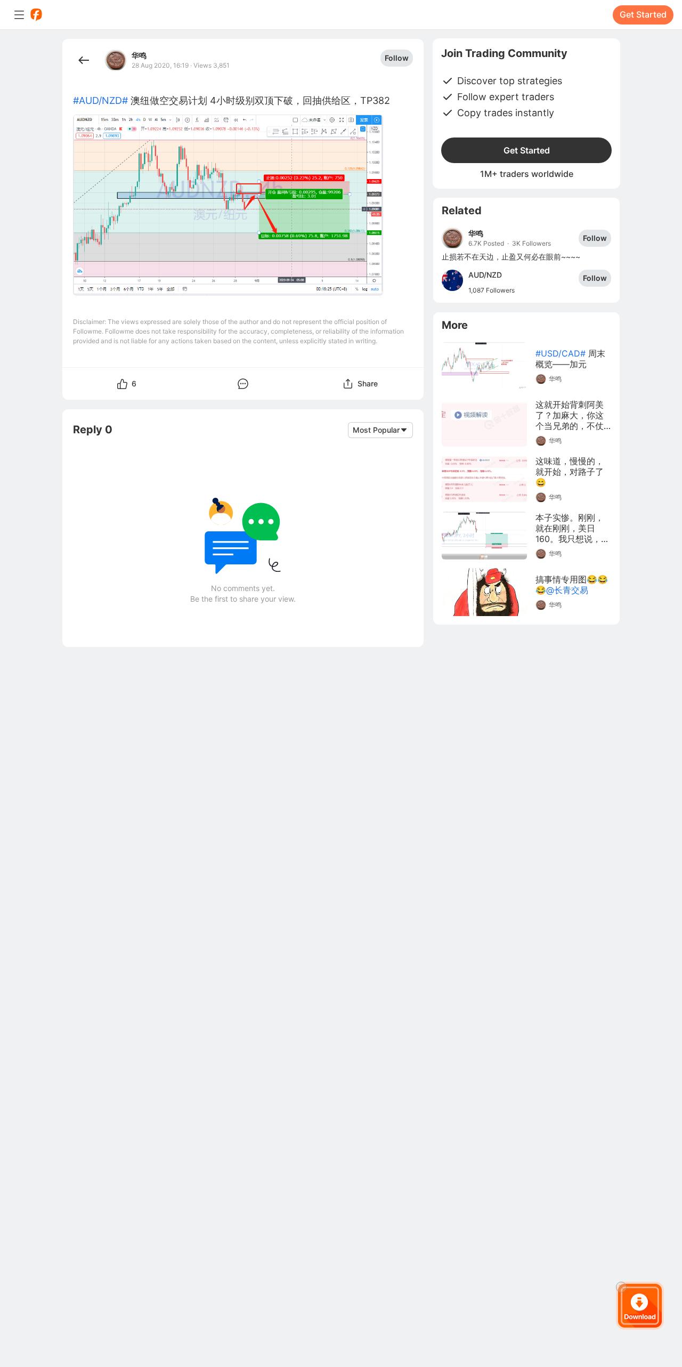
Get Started (643, 14)
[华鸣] (452, 238)
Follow (397, 57)
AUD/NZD (485, 274)
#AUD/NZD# (100, 100)
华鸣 (139, 55)
